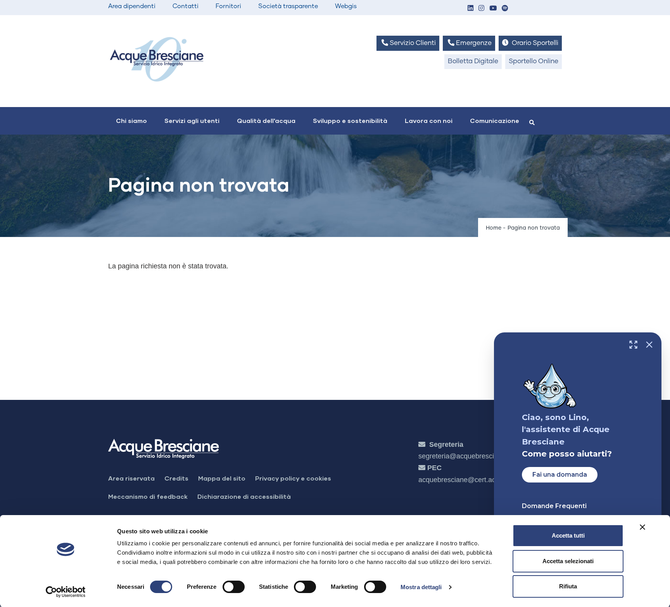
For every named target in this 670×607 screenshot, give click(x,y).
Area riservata (131, 478)
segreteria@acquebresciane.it (464, 456)
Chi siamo (131, 120)
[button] (470, 9)
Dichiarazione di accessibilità (244, 496)
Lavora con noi (428, 120)
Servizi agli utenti (191, 120)
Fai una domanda (559, 474)
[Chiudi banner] (642, 527)
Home (493, 228)
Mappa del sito (221, 478)
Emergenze (473, 43)
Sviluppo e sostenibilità (350, 120)
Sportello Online (533, 61)
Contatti (186, 6)
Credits (176, 478)
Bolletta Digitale (473, 61)
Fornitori (228, 6)
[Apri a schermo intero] (633, 344)
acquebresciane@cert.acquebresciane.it (480, 480)
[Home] (156, 59)
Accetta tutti (568, 535)
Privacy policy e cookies (293, 478)
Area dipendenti (131, 6)
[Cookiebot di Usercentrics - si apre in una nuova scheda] (66, 592)
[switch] (234, 587)
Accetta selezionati (568, 561)
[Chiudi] (649, 344)
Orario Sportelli (534, 43)
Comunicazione (494, 120)
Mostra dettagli (421, 587)
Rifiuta (568, 586)
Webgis (346, 6)
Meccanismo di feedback (148, 496)
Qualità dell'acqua (266, 120)
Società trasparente (288, 6)
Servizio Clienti (412, 43)
